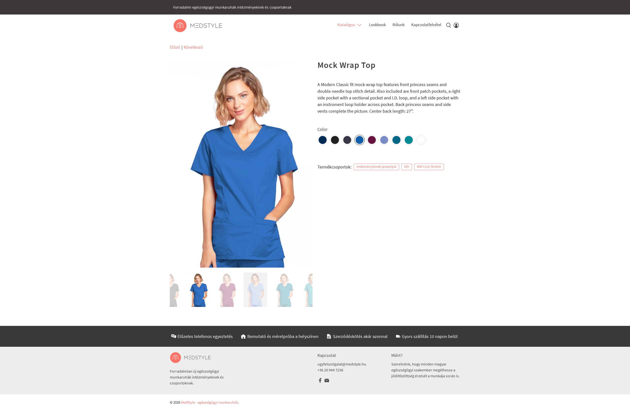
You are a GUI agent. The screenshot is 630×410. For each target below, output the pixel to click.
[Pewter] (347, 140)
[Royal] (359, 140)
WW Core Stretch (429, 167)
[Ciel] (384, 140)
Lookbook (377, 24)
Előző (175, 47)
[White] (421, 140)
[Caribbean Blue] (396, 140)
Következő (193, 47)
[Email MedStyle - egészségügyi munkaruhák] (327, 381)
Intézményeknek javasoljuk (376, 167)
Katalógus (346, 24)
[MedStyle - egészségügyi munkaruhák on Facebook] (320, 381)
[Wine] (372, 140)
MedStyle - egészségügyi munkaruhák (209, 402)
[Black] (335, 140)
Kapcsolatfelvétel (426, 24)
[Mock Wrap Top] (241, 164)
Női (406, 167)
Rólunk (399, 24)
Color (322, 129)
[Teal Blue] (409, 140)
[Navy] (322, 140)
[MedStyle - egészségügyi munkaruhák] (197, 25)
